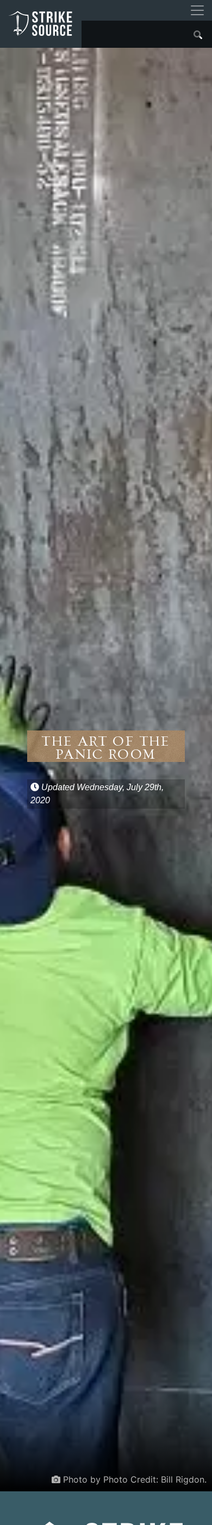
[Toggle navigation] (197, 10)
